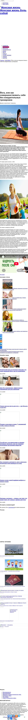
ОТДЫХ (5, 54)
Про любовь (5, 696)
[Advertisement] (14, 30)
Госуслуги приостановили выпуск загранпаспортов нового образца (12, 586)
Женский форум (6, 693)
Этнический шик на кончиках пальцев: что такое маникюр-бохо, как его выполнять (13, 370)
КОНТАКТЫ (5, 3)
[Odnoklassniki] (14, 341)
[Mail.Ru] (14, 339)
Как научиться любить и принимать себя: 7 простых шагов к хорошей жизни (15, 321)
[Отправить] (14, 348)
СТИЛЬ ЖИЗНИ (7, 55)
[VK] (14, 345)
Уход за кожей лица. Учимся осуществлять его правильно (14, 298)
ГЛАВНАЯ (5, 45)
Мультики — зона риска (4, 626)
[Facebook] (14, 335)
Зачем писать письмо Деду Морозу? (6, 620)
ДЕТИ (4, 52)
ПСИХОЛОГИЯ (7, 49)
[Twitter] (14, 337)
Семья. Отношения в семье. (9, 698)
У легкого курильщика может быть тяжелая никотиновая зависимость (14, 309)
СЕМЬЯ (5, 56)
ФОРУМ (5, 58)
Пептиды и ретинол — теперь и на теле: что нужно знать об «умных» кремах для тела (13, 499)
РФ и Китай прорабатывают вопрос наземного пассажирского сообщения (11, 352)
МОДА (4, 51)
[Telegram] (14, 343)
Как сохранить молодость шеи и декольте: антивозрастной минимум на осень (13, 462)
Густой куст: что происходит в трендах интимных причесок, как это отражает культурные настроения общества (12, 444)
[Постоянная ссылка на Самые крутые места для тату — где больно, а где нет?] (10, 403)
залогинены (11, 507)
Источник (2, 274)
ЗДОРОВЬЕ (6, 47)
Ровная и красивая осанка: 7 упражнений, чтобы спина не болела (13, 425)
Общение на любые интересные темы (12, 694)
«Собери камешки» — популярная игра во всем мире (10, 571)
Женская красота (7, 692)
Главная (2, 60)
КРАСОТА (5, 48)
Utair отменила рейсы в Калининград (7, 555)
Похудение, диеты (7, 695)
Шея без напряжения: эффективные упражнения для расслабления (11, 388)
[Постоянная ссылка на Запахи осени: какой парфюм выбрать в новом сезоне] (10, 477)
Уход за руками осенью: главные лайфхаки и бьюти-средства (11, 605)
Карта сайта (5, 4)
